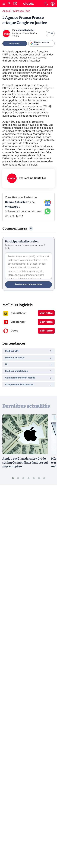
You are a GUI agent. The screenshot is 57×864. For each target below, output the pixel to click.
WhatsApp (11, 206)
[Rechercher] (9, 4)
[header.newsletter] (15, 4)
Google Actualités (16, 202)
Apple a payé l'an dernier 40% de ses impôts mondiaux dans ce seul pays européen (25, 462)
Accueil (6, 11)
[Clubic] (28, 4)
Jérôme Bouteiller (25, 30)
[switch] (46, 4)
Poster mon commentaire (28, 284)
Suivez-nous (14, 43)
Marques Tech (21, 11)
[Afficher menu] (4, 4)
